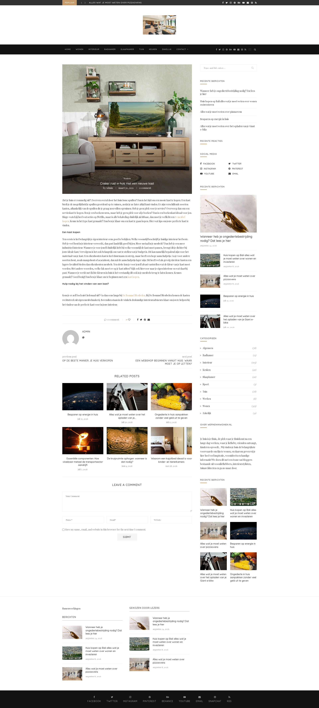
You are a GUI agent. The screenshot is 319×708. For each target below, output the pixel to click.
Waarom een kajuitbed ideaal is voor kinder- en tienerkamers (171, 460)
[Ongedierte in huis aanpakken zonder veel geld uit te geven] (171, 396)
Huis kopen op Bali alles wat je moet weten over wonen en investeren (239, 258)
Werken (229, 398)
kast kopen (133, 276)
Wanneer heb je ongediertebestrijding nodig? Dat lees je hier (226, 239)
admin (109, 188)
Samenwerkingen (71, 608)
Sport (229, 384)
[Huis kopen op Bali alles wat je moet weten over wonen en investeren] (210, 260)
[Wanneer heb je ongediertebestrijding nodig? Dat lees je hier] (228, 214)
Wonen (79, 49)
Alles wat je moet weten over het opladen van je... (127, 416)
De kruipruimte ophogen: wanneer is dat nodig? (127, 460)
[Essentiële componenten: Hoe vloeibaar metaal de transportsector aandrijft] (82, 440)
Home (68, 49)
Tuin (141, 49)
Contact (181, 49)
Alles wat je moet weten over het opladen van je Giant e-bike (239, 319)
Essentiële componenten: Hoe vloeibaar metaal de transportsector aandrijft (83, 462)
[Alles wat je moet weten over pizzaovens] (210, 281)
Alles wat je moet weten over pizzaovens (221, 111)
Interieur (93, 49)
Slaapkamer (127, 49)
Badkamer (110, 49)
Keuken (153, 49)
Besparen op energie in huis (106, 2)
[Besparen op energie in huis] (82, 396)
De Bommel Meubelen (133, 295)
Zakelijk (166, 49)
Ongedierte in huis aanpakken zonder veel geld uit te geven (171, 416)
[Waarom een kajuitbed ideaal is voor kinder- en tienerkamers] (171, 440)
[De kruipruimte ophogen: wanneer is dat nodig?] (127, 440)
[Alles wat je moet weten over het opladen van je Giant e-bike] (127, 396)
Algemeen (229, 348)
